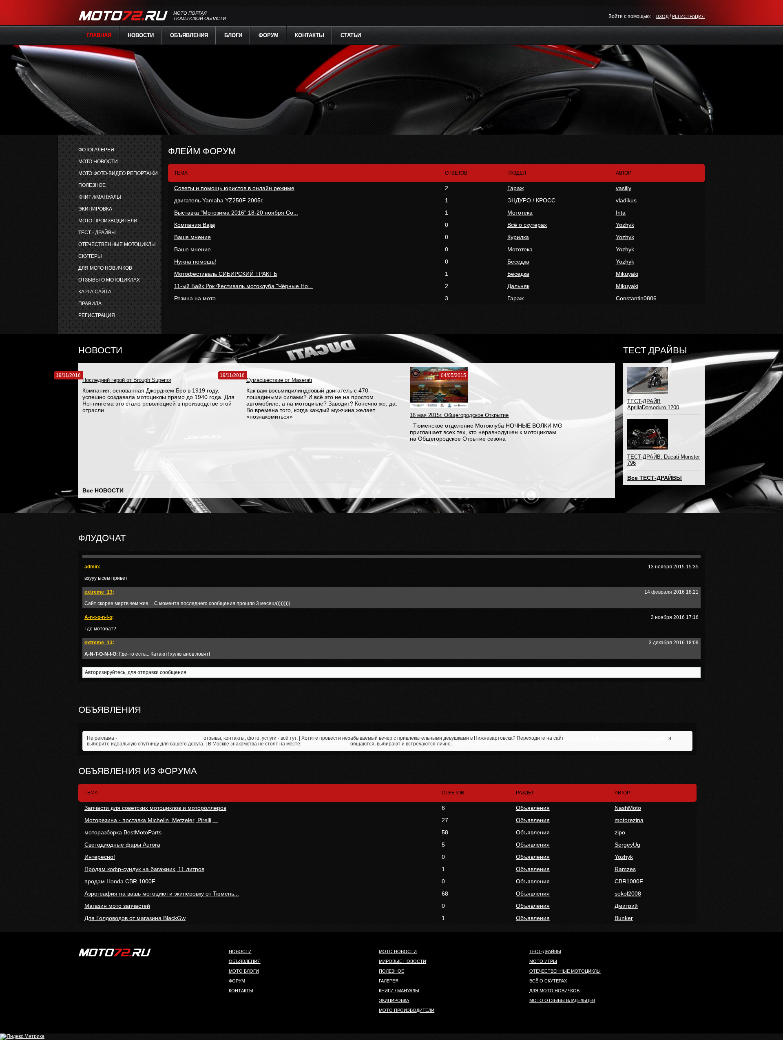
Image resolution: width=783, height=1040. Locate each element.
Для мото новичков (554, 990)
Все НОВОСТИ (103, 490)
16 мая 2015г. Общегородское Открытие (459, 415)
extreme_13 (98, 592)
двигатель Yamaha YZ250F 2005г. (218, 200)
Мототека (520, 212)
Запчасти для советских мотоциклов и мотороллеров (155, 808)
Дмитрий (626, 906)
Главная (98, 35)
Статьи (351, 35)
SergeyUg (627, 844)
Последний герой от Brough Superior (126, 380)
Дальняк (518, 286)
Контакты (309, 35)
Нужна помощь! (195, 261)
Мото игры (543, 961)
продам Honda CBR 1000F (119, 881)
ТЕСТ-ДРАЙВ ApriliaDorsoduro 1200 (653, 404)
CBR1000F (629, 881)
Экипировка (394, 1000)
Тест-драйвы (545, 951)
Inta (621, 212)
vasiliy (623, 188)
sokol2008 (628, 893)
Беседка (518, 261)
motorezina (629, 820)
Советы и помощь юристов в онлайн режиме (234, 188)
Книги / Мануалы (399, 990)
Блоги (233, 35)
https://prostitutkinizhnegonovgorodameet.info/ (616, 738)
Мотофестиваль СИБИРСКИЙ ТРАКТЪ (225, 274)
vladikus (626, 200)
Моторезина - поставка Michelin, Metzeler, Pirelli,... (151, 820)
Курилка (518, 237)
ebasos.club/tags (472, 744)
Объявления (189, 35)
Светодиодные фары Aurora (122, 844)
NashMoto (628, 808)
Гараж (515, 188)
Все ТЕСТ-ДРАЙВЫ (654, 478)
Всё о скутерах (527, 225)
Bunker (624, 918)
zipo (620, 832)
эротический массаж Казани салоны (160, 738)
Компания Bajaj (194, 225)
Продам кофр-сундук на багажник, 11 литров (144, 869)
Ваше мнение (192, 237)
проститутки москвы (326, 744)
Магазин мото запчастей (117, 906)
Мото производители (406, 1010)
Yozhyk (625, 225)
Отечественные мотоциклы (565, 971)
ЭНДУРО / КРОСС (531, 200)
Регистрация (688, 16)
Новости (141, 35)
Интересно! (99, 857)
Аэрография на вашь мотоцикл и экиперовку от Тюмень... (161, 893)
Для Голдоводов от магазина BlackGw (135, 918)
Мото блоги (244, 971)
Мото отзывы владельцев (562, 1000)
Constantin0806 (636, 298)
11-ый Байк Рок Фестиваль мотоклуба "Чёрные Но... (243, 286)
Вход (662, 16)
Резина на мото (195, 298)
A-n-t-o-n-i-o (98, 617)
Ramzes (625, 869)
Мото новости (398, 951)
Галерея (388, 980)
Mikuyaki (627, 274)
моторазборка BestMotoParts (122, 832)
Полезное (391, 971)
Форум (269, 35)
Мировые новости (402, 961)
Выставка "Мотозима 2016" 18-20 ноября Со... (236, 212)
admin (91, 567)
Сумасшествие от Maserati (279, 380)
